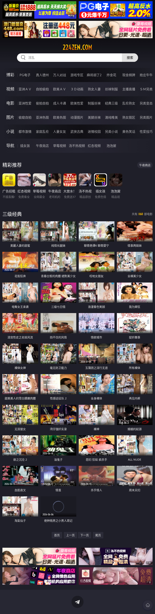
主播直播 (128, 89)
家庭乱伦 (42, 131)
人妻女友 (59, 131)
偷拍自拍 (42, 103)
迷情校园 (94, 131)
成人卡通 (59, 103)
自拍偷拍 (42, 89)
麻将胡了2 (94, 75)
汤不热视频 (77, 145)
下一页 (84, 535)
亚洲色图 (42, 117)
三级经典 (12, 214)
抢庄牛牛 (146, 75)
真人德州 (42, 75)
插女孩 (25, 145)
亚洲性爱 (25, 103)
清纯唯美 (111, 117)
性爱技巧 (146, 131)
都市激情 (25, 131)
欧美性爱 (76, 103)
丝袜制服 (111, 89)
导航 (10, 145)
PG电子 (25, 75)
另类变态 (146, 103)
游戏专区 (76, 75)
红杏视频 (94, 145)
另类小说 (111, 131)
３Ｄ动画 (76, 89)
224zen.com (77, 47)
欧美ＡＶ (59, 89)
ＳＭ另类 (146, 89)
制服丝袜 (94, 103)
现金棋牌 (128, 75)
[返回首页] (148, 605)
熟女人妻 (94, 89)
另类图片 (146, 117)
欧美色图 (59, 117)
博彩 (10, 75)
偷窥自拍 (25, 117)
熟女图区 (128, 117)
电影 (10, 103)
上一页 (70, 535)
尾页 (98, 535)
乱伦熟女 (128, 103)
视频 (10, 89)
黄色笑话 (128, 131)
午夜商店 (42, 145)
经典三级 (111, 103)
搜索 (130, 57)
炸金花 (111, 75)
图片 (10, 117)
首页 (57, 535)
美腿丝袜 (94, 117)
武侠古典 (76, 131)
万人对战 (59, 75)
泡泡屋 (111, 145)
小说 (10, 131)
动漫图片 (76, 117)
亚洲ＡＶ (25, 89)
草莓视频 (59, 145)
